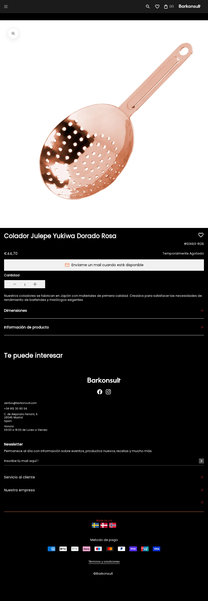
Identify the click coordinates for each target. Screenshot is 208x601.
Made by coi (104, 520)
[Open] (6, 6)
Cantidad (12, 275)
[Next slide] (195, 361)
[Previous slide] (13, 361)
